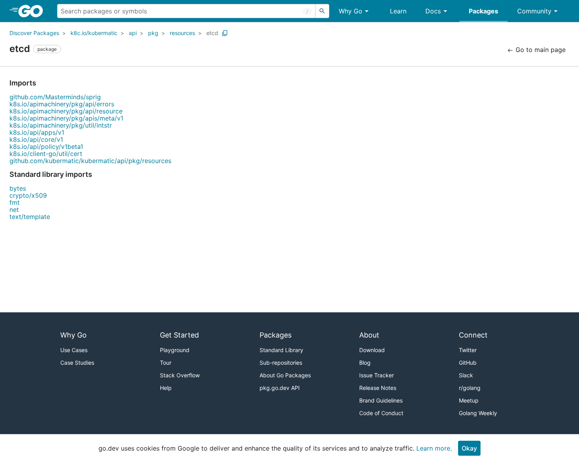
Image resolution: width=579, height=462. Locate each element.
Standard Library (281, 350)
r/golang (470, 387)
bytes (17, 188)
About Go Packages (285, 375)
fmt (14, 202)
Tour (165, 362)
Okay (469, 448)
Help (166, 387)
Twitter (468, 350)
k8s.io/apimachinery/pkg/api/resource (65, 111)
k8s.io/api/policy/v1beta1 (46, 146)
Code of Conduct (381, 413)
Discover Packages (34, 33)
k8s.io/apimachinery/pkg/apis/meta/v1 (66, 118)
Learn (398, 11)
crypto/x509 (28, 195)
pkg (153, 33)
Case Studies (77, 362)
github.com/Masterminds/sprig (55, 97)
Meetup (469, 400)
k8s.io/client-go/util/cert (45, 154)
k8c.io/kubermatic (94, 33)
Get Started (179, 335)
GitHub (468, 362)
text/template (29, 217)
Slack (466, 375)
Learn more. (434, 448)
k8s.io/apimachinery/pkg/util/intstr (60, 125)
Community (534, 11)
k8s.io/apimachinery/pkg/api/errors (61, 104)
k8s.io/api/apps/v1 (36, 132)
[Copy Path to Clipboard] (224, 33)
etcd (212, 33)
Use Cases (73, 350)
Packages (483, 11)
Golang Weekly (478, 413)
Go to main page (540, 50)
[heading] (33, 11)
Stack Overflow (180, 375)
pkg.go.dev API (280, 387)
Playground (174, 350)
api (133, 33)
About (369, 335)
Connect (473, 335)
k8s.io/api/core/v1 (36, 139)
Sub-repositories (281, 362)
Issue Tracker (376, 375)
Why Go (350, 11)
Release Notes (377, 387)
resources (182, 33)
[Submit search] (322, 11)
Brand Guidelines (381, 400)
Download (372, 350)
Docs (433, 11)
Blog (365, 362)
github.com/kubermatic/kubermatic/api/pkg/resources (90, 161)
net (14, 209)
